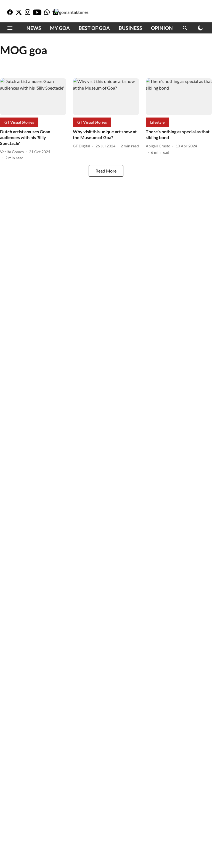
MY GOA (60, 28)
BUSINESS (130, 28)
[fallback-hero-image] (33, 96)
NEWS (33, 28)
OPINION (162, 28)
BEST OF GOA (94, 28)
